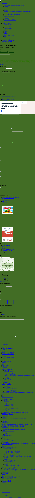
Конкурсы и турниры (7, 387)
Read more (2, 64)
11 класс (5, 36)
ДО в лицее (6, 18)
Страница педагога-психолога (7, 41)
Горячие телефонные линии (6, 359)
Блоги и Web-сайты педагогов (8, 372)
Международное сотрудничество (9, 16)
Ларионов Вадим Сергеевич (6, 398)
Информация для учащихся (6, 384)
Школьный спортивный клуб (6, 479)
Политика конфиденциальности (7, 34)
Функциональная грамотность (7, 478)
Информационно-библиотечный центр (8, 40)
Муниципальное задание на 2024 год (8, 414)
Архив (7, 450)
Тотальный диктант (7, 52)
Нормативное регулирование (8, 30)
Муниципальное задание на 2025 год (8, 415)
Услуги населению (5, 203)
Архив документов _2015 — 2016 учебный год (13, 451)
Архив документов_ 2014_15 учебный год (12, 452)
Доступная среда (6, 15)
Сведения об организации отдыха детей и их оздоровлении (11, 467)
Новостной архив (3, 286)
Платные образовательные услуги (9, 460)
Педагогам (5, 31)
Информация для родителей (6, 23)
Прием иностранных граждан (6, 439)
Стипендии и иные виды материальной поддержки (10, 470)
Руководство (6, 10)
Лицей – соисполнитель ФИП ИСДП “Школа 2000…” (12, 199)
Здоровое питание (5, 368)
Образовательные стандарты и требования (10, 9)
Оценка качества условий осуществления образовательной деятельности (13, 429)
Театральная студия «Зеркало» (8, 407)
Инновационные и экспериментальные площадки (12, 454)
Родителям (5, 33)
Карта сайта (4, 394)
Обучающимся (4, 421)
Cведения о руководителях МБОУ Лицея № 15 (13, 465)
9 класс (5, 37)
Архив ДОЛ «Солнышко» (10, 404)
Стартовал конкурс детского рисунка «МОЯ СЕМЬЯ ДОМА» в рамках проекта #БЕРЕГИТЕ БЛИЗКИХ (18, 469)
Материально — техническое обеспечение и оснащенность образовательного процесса (17, 11)
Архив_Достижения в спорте (10, 410)
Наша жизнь (4, 417)
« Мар (1, 281)
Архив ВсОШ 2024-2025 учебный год (8, 355)
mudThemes (19, 497)
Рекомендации (6, 382)
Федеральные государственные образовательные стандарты (11, 476)
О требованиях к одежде (8, 28)
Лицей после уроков (5, 400)
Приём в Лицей (6, 25)
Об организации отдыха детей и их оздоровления (11, 38)
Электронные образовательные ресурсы (10, 20)
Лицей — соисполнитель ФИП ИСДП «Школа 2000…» (14, 455)
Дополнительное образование (6, 364)
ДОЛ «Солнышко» (7, 403)
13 (4, 278)
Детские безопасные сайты (6, 361)
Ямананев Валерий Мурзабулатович (7, 480)
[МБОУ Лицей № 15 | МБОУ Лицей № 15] (0, 0)
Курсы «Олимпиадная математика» (7, 397)
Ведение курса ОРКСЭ (7, 26)
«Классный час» (6, 401)
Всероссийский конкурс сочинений (9, 19)
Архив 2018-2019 (5, 351)
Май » (4, 281)
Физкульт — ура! (6, 409)
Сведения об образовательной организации (9, 96)
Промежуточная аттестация (8, 389)
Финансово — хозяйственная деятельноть (10, 13)
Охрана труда (4, 428)
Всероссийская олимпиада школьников (8, 99)
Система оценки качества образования (8, 468)
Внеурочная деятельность (10, 8)
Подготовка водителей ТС (6, 39)
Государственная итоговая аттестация (8, 35)
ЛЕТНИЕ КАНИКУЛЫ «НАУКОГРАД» (8, 399)
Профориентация (5, 442)
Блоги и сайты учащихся (8, 385)
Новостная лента (4, 3)
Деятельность (4, 362)
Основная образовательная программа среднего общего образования (13, 426)
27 (4, 280)
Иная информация (5, 344)
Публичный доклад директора (8, 463)
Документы (6, 6)
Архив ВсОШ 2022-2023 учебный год (8, 354)
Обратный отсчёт (5, 420)
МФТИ (3, 246)
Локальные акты (6, 370)
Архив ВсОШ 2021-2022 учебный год (8, 353)
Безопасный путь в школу (8, 24)
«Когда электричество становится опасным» (9, 342)
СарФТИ (3, 248)
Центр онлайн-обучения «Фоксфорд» (8, 249)
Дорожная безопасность (6, 365)
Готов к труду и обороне (6, 204)
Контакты (3, 395)
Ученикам (5, 32)
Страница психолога (7, 383)
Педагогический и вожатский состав (8, 431)
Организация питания (5, 422)
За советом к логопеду (7, 379)
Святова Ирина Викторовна (10, 374)
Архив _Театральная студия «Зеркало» (12, 408)
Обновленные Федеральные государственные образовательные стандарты (13, 419)
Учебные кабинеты (5, 473)
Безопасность (4, 201)
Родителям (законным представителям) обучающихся (10, 445)
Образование (6, 7)
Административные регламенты (9, 448)
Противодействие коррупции (6, 200)
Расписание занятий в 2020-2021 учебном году (11, 17)
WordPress (10, 497)
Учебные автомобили (5, 472)
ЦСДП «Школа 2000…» (6, 245)
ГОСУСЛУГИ (4, 202)
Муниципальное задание (6, 413)
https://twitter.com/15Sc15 (6, 492)
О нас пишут (4, 482)
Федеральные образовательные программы (9, 477)
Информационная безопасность (7, 29)
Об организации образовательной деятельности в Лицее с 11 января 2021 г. (14, 418)
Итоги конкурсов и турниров (6, 481)
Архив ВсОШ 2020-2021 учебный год (8, 352)
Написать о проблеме (6, 111)
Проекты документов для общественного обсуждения (10, 197)
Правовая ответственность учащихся (8, 437)
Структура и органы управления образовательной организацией (14, 5)
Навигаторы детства (5, 416)
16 (7, 278)
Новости (3, 314)
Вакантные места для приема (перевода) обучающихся (12, 14)
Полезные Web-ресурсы (6, 433)
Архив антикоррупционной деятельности (12, 462)
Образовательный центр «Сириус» (7, 250)
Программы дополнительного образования (9, 440)
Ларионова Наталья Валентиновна (11, 373)
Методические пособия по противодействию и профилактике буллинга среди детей (15, 412)
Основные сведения (7, 4)
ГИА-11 (3, 358)
